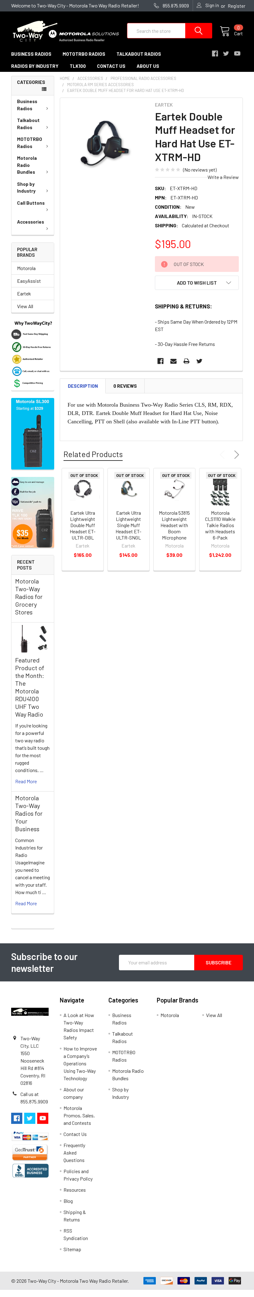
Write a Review (223, 177)
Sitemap (72, 1249)
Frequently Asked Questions (74, 1152)
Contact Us (75, 1134)
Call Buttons (31, 203)
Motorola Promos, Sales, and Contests (79, 1115)
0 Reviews (125, 386)
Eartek (24, 293)
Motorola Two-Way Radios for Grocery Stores (28, 596)
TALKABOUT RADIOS (138, 54)
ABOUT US (148, 66)
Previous (224, 455)
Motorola (26, 268)
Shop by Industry (26, 187)
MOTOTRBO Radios (29, 142)
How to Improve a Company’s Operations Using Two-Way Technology (80, 1063)
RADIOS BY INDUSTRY (35, 66)
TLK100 (78, 66)
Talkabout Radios (28, 123)
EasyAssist (29, 281)
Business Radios (27, 104)
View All (25, 306)
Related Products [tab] (93, 454)
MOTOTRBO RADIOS (84, 54)
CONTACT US (111, 66)
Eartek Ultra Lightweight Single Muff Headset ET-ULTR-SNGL (128, 525)
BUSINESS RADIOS (31, 54)
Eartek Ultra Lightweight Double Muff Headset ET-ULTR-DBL (82, 525)
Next (235, 455)
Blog (68, 1201)
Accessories (30, 222)
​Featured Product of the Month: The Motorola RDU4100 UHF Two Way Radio (29, 687)
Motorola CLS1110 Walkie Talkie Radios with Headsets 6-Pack (220, 525)
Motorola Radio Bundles (27, 165)
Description (83, 386)
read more (26, 781)
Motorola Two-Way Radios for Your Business (28, 813)
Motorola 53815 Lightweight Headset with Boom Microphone (174, 525)
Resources (75, 1190)
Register (236, 6)
